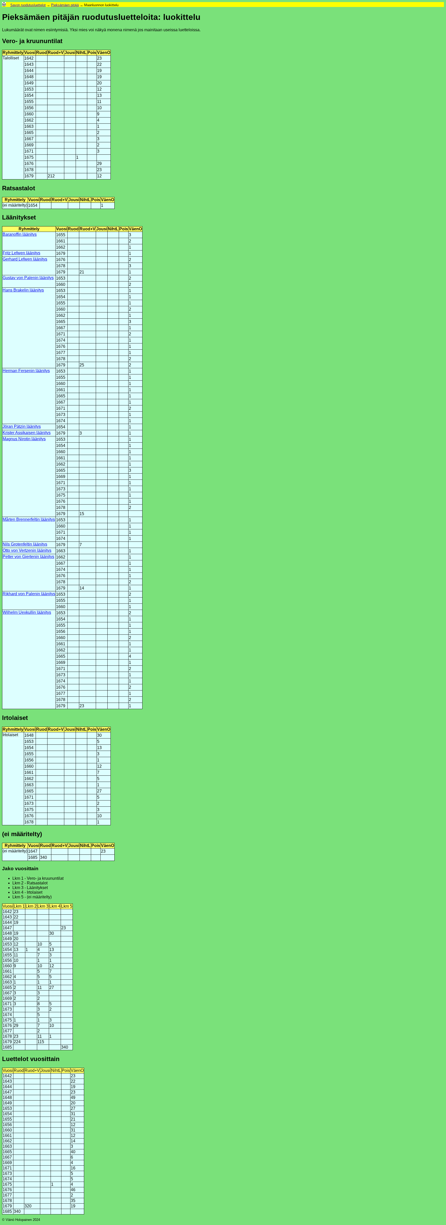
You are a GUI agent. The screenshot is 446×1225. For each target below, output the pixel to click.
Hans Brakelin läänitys (23, 290)
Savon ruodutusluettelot (28, 5)
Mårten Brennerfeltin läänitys (29, 519)
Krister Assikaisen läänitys (27, 432)
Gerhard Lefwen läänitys (25, 259)
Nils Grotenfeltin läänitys (25, 544)
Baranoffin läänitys (20, 234)
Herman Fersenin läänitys (26, 370)
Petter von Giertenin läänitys (28, 556)
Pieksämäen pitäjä (65, 5)
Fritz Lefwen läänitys (21, 253)
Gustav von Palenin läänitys (28, 278)
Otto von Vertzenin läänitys (27, 550)
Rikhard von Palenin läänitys (29, 594)
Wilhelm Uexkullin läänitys (27, 612)
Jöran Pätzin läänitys (22, 426)
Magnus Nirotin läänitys (24, 439)
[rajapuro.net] (4, 5)
